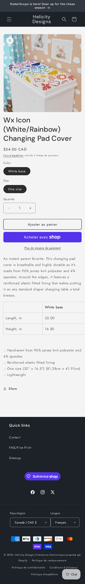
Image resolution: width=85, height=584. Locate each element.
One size (15, 189)
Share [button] (13, 388)
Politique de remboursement (49, 560)
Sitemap (15, 458)
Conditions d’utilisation (64, 567)
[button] (9, 19)
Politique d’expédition (44, 574)
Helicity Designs (24, 555)
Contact (14, 437)
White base (17, 171)
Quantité (9, 199)
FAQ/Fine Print (20, 447)
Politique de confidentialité (28, 567)
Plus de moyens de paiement (42, 248)
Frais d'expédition (13, 155)
